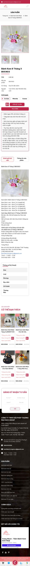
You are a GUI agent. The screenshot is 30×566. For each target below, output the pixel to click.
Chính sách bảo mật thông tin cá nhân (11, 518)
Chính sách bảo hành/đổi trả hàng (10, 515)
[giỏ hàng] (3, 563)
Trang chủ (5, 15)
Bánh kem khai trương (7, 479)
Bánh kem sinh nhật (6, 465)
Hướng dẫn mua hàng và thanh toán (11, 508)
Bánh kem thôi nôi (6, 468)
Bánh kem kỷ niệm (6, 472)
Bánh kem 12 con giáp (7, 499)
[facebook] (15, 537)
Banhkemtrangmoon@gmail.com (11, 253)
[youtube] (5, 552)
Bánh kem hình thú (6, 489)
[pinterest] (8, 552)
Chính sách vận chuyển (7, 512)
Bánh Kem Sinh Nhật (16, 15)
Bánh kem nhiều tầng (7, 485)
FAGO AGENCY (22, 560)
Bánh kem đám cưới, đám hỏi (9, 496)
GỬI (15, 409)
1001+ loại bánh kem (7, 482)
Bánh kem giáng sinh (6, 475)
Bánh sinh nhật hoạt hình (8, 492)
